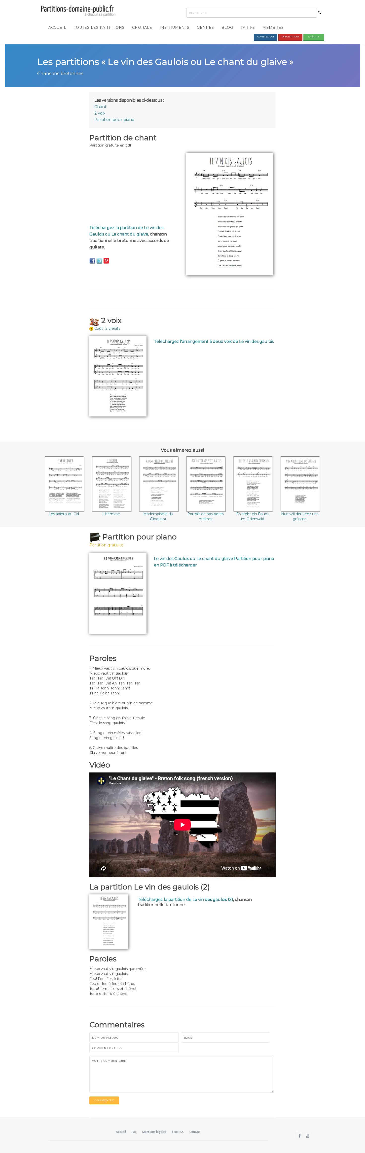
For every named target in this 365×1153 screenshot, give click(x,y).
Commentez (104, 1100)
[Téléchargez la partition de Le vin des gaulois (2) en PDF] (108, 921)
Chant (100, 106)
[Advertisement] (134, 187)
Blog (227, 27)
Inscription (290, 36)
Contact (195, 1132)
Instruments (174, 27)
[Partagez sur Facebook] (92, 260)
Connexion (265, 36)
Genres (205, 27)
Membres (273, 27)
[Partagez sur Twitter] (99, 260)
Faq (134, 1132)
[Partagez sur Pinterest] (106, 260)
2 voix (100, 113)
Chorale (142, 27)
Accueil (57, 27)
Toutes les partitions (99, 27)
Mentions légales (154, 1132)
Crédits (314, 36)
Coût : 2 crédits (107, 328)
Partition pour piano (114, 119)
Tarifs (248, 27)
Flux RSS (178, 1132)
